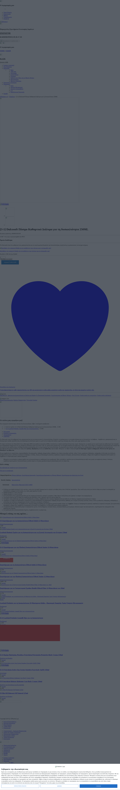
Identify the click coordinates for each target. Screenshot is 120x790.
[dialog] (60, 777)
